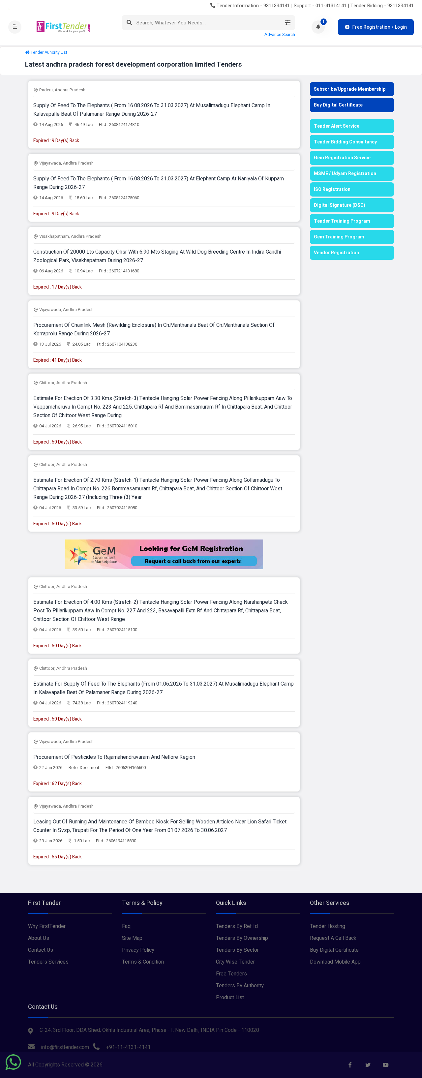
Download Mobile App (335, 962)
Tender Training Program (342, 221)
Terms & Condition (143, 962)
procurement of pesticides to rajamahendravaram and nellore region (114, 757)
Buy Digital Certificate (338, 105)
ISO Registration (332, 189)
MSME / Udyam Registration (345, 173)
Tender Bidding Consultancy (345, 142)
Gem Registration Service (342, 157)
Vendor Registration (336, 252)
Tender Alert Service (336, 126)
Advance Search (279, 35)
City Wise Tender (235, 962)
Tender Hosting (327, 926)
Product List (230, 997)
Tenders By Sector (237, 950)
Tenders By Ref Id (237, 926)
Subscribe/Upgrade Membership (349, 89)
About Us (38, 938)
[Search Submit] (129, 22)
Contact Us (40, 950)
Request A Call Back (333, 938)
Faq (126, 926)
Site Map (132, 938)
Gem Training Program (339, 236)
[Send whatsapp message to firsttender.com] (13, 1062)
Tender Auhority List (49, 52)
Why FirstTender (47, 926)
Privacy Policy (138, 950)
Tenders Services (48, 962)
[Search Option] (287, 22)
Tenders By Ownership (242, 938)
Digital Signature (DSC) (339, 205)
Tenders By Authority (240, 986)
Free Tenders (231, 974)
